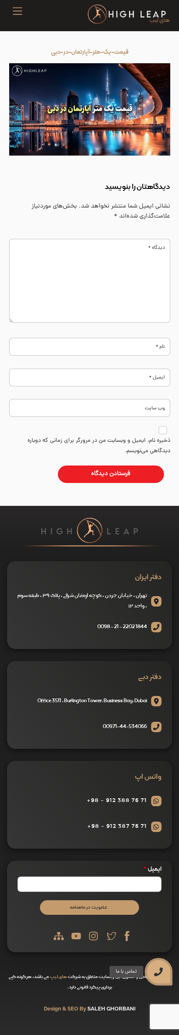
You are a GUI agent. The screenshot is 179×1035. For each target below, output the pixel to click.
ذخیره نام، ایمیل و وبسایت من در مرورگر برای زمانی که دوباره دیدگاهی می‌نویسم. (98, 446)
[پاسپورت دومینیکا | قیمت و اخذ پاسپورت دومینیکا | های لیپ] (128, 22)
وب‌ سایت (155, 408)
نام (160, 347)
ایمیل (157, 377)
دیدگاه (156, 248)
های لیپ (58, 976)
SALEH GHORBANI (111, 1008)
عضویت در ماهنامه (88, 907)
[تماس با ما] (158, 971)
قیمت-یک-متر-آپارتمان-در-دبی (89, 52)
